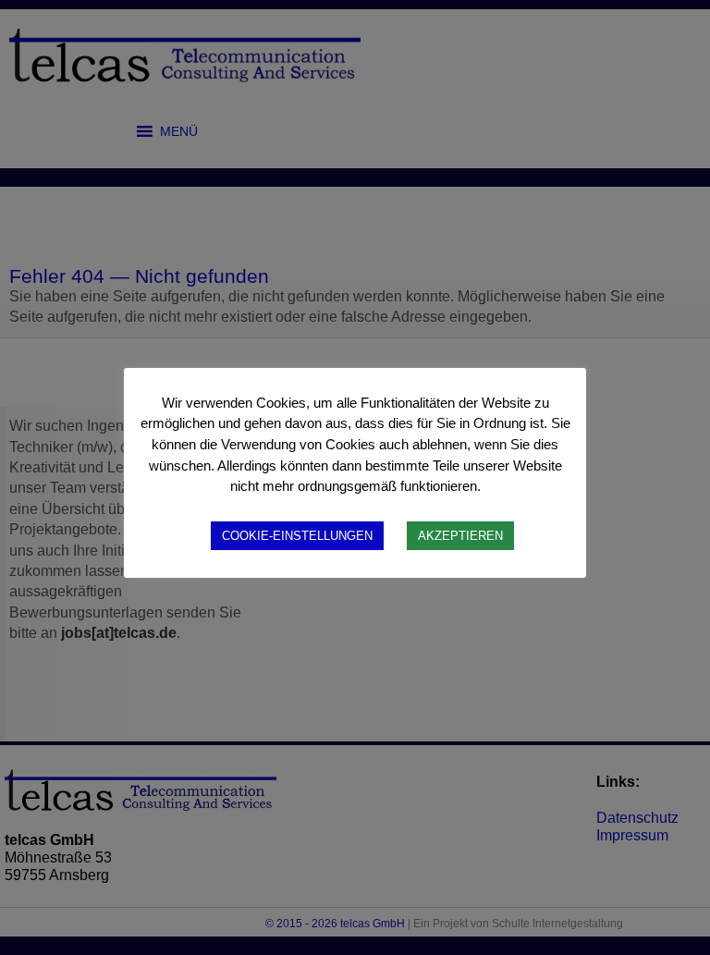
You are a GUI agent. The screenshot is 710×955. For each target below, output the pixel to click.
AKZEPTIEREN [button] (460, 536)
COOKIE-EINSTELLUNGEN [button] (297, 536)
